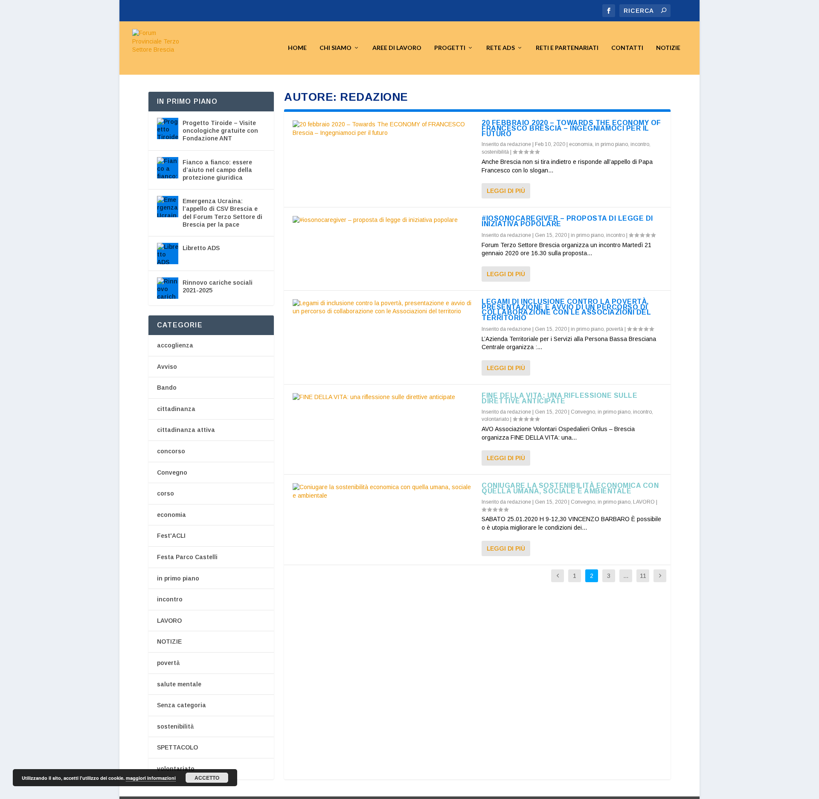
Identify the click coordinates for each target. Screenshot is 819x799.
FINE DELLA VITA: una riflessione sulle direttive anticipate (559, 398)
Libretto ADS (201, 248)
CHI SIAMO (335, 47)
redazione (519, 144)
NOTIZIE (169, 641)
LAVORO (644, 502)
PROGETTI (449, 47)
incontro (639, 144)
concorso (171, 451)
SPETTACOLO (177, 747)
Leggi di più (506, 190)
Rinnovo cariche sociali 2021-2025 (218, 286)
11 (643, 575)
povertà (614, 329)
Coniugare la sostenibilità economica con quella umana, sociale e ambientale (570, 488)
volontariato (495, 419)
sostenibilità (495, 152)
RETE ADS (500, 47)
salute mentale (179, 684)
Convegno (583, 412)
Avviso (167, 366)
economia (580, 144)
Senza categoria (181, 705)
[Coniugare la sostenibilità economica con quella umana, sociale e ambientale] (383, 491)
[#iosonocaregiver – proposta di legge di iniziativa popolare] (383, 220)
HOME (297, 47)
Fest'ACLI (171, 535)
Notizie (668, 47)
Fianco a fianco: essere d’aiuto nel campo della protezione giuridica (217, 170)
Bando (167, 387)
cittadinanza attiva (186, 429)
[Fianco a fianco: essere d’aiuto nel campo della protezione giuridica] (167, 167)
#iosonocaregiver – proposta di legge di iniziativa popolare (567, 221)
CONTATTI (627, 47)
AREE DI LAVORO (396, 47)
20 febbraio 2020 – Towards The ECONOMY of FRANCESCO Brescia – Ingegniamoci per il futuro (571, 128)
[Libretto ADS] (167, 253)
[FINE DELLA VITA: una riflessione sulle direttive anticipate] (383, 397)
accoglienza (175, 345)
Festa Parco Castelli (187, 557)
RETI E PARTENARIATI (567, 47)
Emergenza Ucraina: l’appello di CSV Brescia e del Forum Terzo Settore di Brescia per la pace (222, 213)
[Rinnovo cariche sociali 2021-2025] (167, 288)
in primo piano (611, 144)
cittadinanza (176, 408)
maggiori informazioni (151, 778)
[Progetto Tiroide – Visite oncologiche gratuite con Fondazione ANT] (167, 128)
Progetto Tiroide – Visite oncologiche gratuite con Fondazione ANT (220, 131)
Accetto (207, 778)
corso (165, 493)
